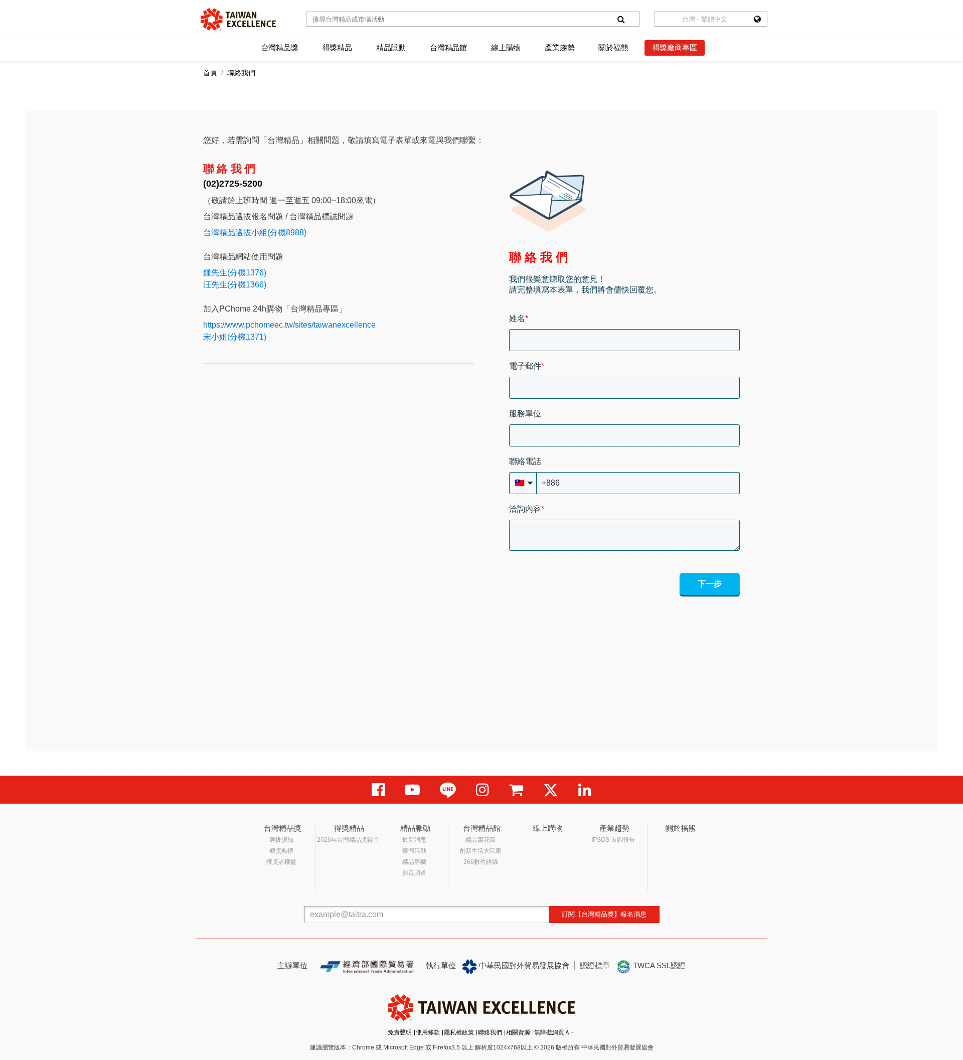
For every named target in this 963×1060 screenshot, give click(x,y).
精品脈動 (391, 47)
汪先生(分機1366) (234, 284)
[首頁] (238, 19)
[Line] (448, 790)
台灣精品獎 (279, 47)
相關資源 (518, 1032)
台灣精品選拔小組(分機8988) (254, 232)
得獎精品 (337, 47)
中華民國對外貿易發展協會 (523, 965)
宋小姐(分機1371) (234, 337)
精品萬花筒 (480, 840)
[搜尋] (621, 19)
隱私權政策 (459, 1032)
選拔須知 (281, 840)
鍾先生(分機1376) (234, 272)
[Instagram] (482, 790)
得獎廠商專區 (675, 47)
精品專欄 (414, 862)
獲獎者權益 (281, 862)
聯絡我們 (490, 1032)
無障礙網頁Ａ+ (554, 1032)
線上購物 (506, 47)
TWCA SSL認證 (658, 965)
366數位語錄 (480, 862)
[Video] (412, 790)
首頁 (210, 73)
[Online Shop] (516, 790)
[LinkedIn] (584, 790)
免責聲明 (400, 1032)
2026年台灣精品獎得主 (348, 840)
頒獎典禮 (281, 851)
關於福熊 (613, 47)
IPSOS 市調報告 (613, 840)
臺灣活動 (414, 851)
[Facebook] (378, 790)
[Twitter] (550, 790)
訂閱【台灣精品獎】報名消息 (604, 914)
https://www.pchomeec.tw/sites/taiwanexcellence (289, 325)
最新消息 (414, 840)
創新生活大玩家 (480, 851)
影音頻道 (414, 873)
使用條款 (428, 1032)
